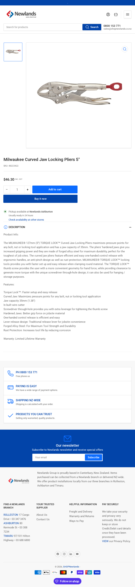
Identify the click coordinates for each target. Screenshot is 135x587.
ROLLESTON (11, 514)
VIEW (105, 541)
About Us (41, 514)
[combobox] (53, 27)
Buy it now (40, 198)
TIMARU (8, 536)
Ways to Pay (76, 521)
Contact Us (43, 519)
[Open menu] (127, 14)
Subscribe (93, 457)
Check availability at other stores (26, 219)
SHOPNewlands (71, 566)
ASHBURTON (11, 523)
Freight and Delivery (80, 511)
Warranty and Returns (81, 516)
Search (94, 27)
